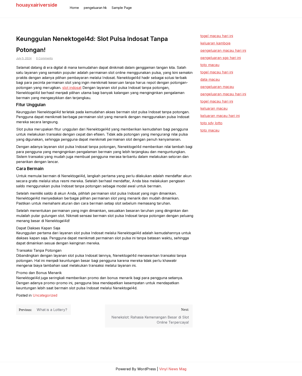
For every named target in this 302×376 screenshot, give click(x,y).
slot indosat (71, 87)
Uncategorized (45, 295)
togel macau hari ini (216, 72)
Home (74, 8)
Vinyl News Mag (172, 369)
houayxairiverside (36, 5)
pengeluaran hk (95, 8)
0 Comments (44, 58)
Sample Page (122, 8)
